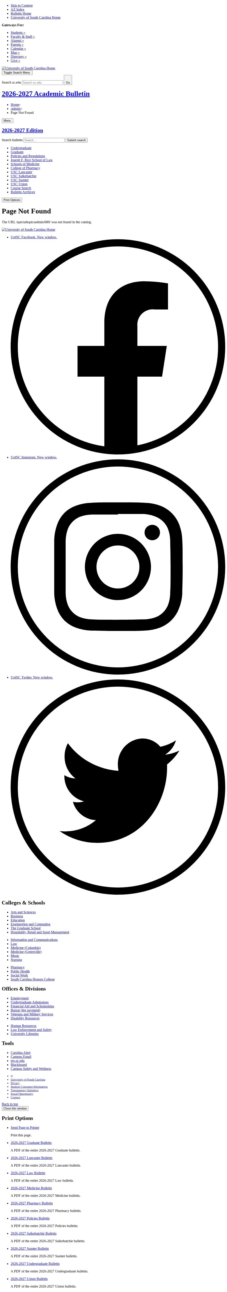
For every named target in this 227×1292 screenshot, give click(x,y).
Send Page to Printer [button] (25, 1127)
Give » (15, 60)
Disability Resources (25, 1018)
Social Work (19, 975)
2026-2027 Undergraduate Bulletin (35, 1264)
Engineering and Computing (30, 924)
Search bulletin (12, 140)
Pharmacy (18, 967)
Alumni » (17, 40)
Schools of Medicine (25, 164)
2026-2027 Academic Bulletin (46, 94)
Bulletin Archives (23, 192)
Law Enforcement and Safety (31, 1030)
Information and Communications (34, 940)
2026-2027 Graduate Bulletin (31, 1143)
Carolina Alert (20, 1053)
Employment (20, 998)
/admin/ (16, 109)
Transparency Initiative (25, 1090)
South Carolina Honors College (33, 979)
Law (14, 944)
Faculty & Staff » (23, 36)
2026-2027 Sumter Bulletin (30, 1248)
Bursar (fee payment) (25, 1010)
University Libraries (25, 1034)
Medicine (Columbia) (26, 948)
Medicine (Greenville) (26, 952)
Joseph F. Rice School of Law (32, 160)
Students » (18, 32)
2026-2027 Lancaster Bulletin (31, 1158)
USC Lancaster (21, 172)
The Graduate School (26, 928)
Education (18, 920)
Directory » (19, 56)
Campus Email (21, 1057)
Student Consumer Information (29, 1086)
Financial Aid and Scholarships (32, 1006)
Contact (15, 1097)
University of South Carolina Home (36, 17)
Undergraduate (21, 148)
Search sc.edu (11, 82)
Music (15, 956)
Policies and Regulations (28, 156)
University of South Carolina (28, 1079)
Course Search (21, 188)
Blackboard (19, 1065)
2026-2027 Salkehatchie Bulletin (34, 1233)
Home (15, 104)
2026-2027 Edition (22, 130)
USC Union (19, 184)
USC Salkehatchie (23, 176)
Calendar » (18, 48)
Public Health (20, 971)
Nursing (16, 960)
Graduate (17, 152)
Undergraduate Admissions (30, 1002)
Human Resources (23, 1026)
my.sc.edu (18, 1061)
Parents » (17, 44)
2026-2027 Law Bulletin (28, 1173)
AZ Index (17, 9)
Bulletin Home (21, 13)
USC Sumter (20, 180)
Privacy (15, 1083)
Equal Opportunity (22, 1093)
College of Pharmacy (25, 168)
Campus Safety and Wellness (31, 1069)
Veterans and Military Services (32, 1014)
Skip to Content (22, 5)
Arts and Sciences (23, 912)
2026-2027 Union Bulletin (29, 1279)
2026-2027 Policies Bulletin (30, 1218)
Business (17, 916)
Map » (15, 52)
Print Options (12, 200)
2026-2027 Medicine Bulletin (31, 1188)
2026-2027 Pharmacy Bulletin (32, 1203)
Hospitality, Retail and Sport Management (40, 932)
